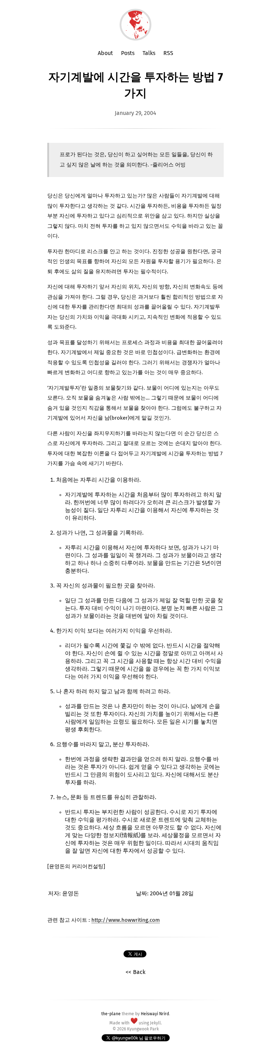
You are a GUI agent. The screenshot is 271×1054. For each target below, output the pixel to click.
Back (139, 972)
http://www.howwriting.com (125, 920)
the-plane (111, 1014)
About (105, 53)
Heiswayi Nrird (155, 1014)
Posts (127, 53)
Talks (149, 53)
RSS (168, 53)
